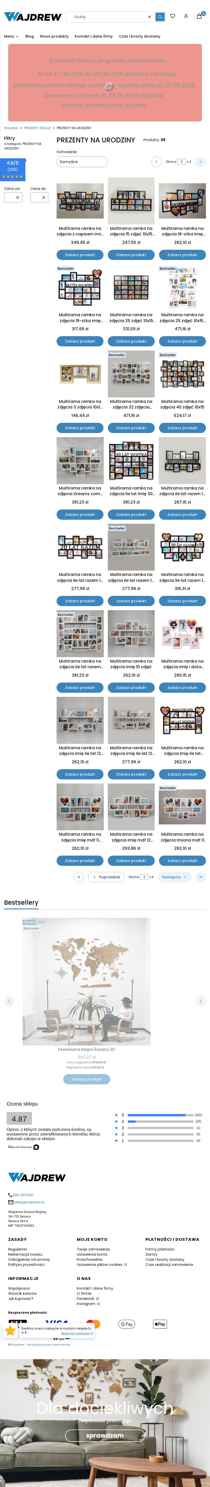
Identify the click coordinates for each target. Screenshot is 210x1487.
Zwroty (151, 1254)
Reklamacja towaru (25, 1254)
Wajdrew (11, 128)
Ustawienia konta (92, 1254)
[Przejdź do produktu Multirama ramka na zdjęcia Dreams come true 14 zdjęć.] (80, 460)
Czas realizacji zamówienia (169, 1264)
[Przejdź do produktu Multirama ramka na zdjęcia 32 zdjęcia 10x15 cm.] (131, 374)
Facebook (86, 1298)
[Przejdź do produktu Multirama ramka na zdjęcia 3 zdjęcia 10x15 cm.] (80, 374)
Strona (171, 162)
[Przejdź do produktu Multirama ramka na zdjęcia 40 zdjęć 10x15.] (182, 374)
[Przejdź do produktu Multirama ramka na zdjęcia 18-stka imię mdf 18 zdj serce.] (80, 287)
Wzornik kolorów (22, 1293)
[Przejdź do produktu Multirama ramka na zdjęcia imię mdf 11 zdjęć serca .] (80, 807)
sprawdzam (105, 1436)
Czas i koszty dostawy (164, 1259)
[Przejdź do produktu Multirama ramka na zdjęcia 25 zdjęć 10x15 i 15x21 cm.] (182, 287)
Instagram (86, 1303)
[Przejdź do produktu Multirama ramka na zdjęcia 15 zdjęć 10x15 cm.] (131, 200)
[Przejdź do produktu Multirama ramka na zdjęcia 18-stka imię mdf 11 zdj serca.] (182, 201)
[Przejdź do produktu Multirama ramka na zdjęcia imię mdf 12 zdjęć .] (131, 807)
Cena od (11, 188)
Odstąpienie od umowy (29, 1259)
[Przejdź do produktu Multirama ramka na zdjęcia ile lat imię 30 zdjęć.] (131, 460)
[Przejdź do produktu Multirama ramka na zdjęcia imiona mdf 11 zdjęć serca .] (182, 807)
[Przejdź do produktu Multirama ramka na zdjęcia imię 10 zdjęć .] (131, 633)
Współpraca (19, 1288)
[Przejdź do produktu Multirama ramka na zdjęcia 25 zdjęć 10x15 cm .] (131, 287)
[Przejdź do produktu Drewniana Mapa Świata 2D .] (87, 982)
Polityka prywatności (26, 1264)
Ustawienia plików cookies (100, 1264)
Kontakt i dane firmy (95, 1288)
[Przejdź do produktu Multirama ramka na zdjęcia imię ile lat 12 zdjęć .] (131, 720)
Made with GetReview (75, 1333)
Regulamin (17, 1249)
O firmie (84, 1293)
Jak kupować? (20, 1298)
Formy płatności (159, 1249)
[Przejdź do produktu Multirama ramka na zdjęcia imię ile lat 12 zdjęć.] (80, 720)
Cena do (38, 188)
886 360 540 (23, 1195)
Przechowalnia (89, 1259)
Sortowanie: (67, 151)
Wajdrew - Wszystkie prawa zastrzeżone (40, 1345)
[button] (160, 17)
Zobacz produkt (80, 254)
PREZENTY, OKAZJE (37, 128)
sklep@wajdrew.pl (29, 1202)
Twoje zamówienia (93, 1249)
